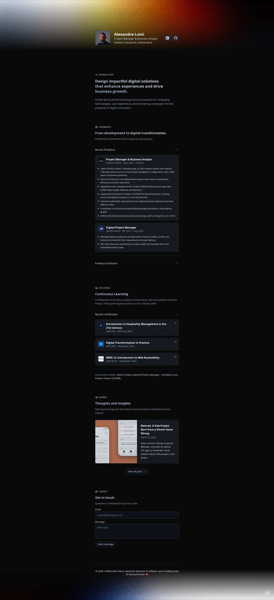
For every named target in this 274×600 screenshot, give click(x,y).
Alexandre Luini (129, 34)
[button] (267, 593)
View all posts (135, 471)
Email (98, 509)
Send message (105, 544)
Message (100, 521)
